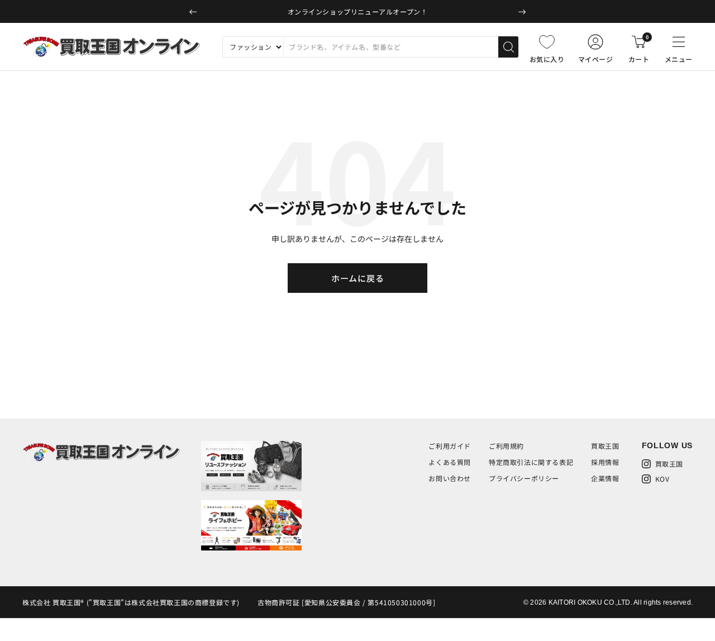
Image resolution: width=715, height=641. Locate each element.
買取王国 (605, 445)
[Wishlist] (547, 42)
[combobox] (390, 47)
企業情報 (605, 478)
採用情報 (605, 462)
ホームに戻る (357, 278)
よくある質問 (449, 462)
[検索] (508, 47)
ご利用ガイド (449, 445)
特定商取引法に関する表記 (531, 462)
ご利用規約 (506, 445)
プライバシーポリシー (524, 478)
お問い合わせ (449, 478)
